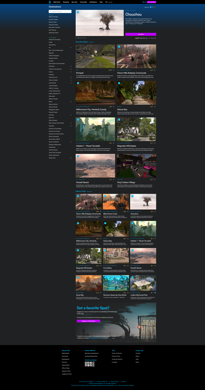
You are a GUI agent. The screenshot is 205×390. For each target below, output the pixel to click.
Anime (50, 42)
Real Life (51, 117)
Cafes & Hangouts (54, 55)
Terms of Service (117, 353)
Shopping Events (53, 32)
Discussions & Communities (57, 63)
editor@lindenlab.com (95, 338)
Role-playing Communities (56, 123)
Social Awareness (54, 136)
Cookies (123, 381)
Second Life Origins (54, 131)
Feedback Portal (67, 374)
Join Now (141, 34)
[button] (56, 2)
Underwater (52, 147)
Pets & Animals (53, 107)
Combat (51, 61)
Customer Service (117, 359)
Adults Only (52, 158)
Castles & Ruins (53, 58)
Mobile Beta (65, 353)
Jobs (137, 359)
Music (50, 101)
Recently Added (53, 19)
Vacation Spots (53, 150)
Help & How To (53, 77)
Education (52, 66)
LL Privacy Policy (114, 381)
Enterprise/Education (91, 356)
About (137, 356)
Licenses (114, 362)
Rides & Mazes (53, 120)
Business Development (91, 353)
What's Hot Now (53, 17)
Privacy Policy (116, 356)
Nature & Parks (53, 104)
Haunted (51, 74)
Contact (138, 353)
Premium (51, 115)
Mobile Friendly (53, 99)
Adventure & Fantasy (54, 39)
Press (137, 362)
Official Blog (65, 368)
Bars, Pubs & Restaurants (56, 50)
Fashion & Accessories (55, 69)
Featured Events (53, 24)
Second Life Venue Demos (56, 134)
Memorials (52, 96)
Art (50, 47)
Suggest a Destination (88, 321)
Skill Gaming (52, 30)
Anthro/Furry (52, 45)
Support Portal (66, 371)
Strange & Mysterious (55, 144)
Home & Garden (53, 80)
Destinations (66, 365)
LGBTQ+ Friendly (53, 88)
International (52, 83)
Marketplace (65, 359)
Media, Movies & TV (54, 93)
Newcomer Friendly (54, 27)
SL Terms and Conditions (86, 381)
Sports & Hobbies (54, 142)
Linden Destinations (54, 91)
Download (65, 356)
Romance (51, 126)
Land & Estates (53, 85)
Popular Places (53, 112)
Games (51, 72)
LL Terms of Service (101, 381)
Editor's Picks (53, 22)
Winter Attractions (54, 155)
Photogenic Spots (54, 109)
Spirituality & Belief (54, 139)
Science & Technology (55, 128)
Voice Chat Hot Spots (55, 152)
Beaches (51, 53)
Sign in (144, 2)
